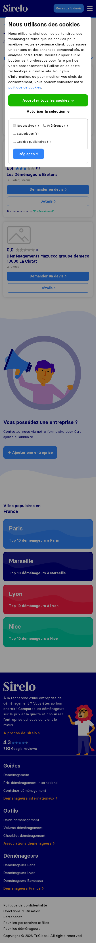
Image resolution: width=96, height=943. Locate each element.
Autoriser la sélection (46, 111)
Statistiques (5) (28, 134)
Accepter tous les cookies (45, 100)
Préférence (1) (57, 125)
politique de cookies (24, 87)
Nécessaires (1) (28, 125)
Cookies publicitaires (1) (34, 142)
